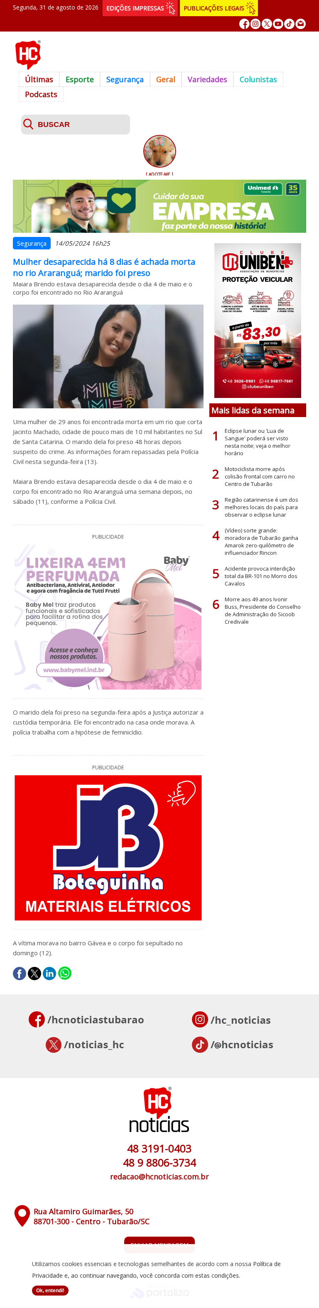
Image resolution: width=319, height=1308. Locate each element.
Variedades (207, 79)
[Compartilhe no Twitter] (34, 973)
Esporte (80, 79)
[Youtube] (278, 23)
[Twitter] (266, 23)
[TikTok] (289, 23)
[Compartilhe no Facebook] (19, 973)
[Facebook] (244, 23)
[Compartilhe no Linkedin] (49, 973)
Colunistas (258, 79)
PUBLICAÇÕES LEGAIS (214, 8)
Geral (165, 79)
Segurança (125, 79)
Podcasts (41, 94)
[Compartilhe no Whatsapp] (65, 973)
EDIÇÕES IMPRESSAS (135, 8)
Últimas (39, 79)
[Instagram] (255, 23)
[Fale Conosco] (300, 23)
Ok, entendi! (50, 1290)
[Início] (28, 67)
